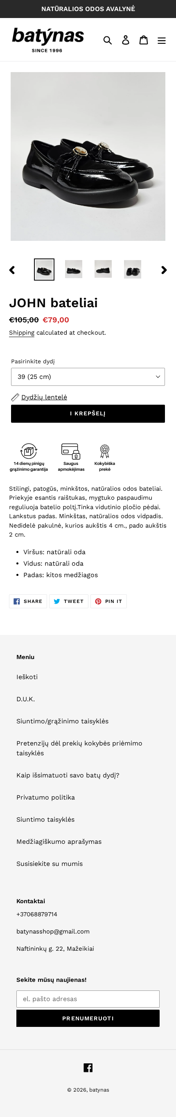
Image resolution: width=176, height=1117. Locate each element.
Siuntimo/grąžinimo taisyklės (62, 721)
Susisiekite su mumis (49, 864)
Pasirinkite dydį (33, 361)
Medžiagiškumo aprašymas (59, 841)
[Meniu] (162, 39)
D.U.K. (25, 699)
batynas (99, 1090)
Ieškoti (27, 677)
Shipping (21, 332)
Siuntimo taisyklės (45, 819)
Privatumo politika (45, 797)
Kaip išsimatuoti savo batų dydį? (68, 775)
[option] (44, 269)
